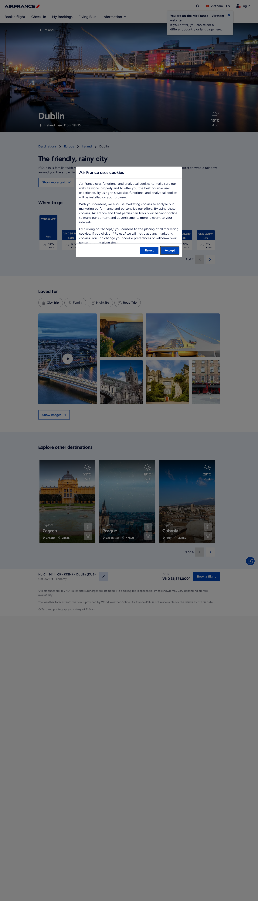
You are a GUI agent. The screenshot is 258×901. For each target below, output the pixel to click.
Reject (149, 250)
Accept (170, 250)
